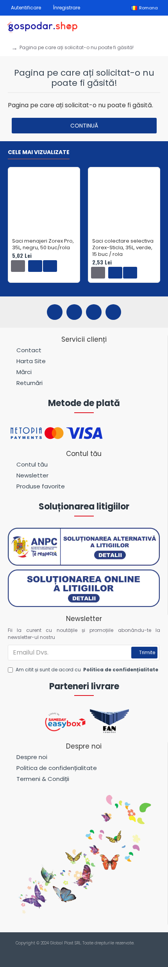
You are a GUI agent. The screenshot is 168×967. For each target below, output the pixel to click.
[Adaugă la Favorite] (35, 266)
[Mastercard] (91, 952)
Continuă (84, 126)
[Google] (113, 312)
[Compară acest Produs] (50, 266)
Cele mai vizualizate (39, 152)
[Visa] (76, 952)
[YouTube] (94, 312)
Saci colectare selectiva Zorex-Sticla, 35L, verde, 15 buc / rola (123, 248)
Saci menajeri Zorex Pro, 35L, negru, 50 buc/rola (43, 244)
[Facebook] (55, 312)
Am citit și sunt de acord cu (87, 669)
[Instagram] (74, 312)
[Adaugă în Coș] (18, 266)
